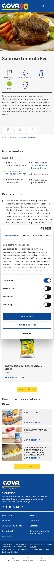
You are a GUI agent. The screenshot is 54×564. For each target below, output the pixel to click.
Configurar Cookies (10, 552)
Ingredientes (13, 561)
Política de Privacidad (22, 549)
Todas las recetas (27, 466)
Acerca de (7, 536)
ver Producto (13, 377)
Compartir (41, 561)
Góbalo (33, 547)
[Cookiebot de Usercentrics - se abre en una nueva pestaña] (39, 228)
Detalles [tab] (25, 235)
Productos (7, 515)
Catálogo (34, 526)
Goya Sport (7, 531)
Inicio (4, 138)
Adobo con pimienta (16, 174)
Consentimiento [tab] (10, 235)
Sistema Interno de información (39, 532)
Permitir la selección (27, 325)
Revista (33, 515)
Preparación (28, 561)
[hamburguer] (48, 6)
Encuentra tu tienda (12, 526)
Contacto (34, 520)
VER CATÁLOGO (27, 389)
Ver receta (30, 422)
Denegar (27, 333)
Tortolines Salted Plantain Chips (39, 166)
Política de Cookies (40, 549)
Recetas (13, 138)
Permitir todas (27, 316)
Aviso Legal (6, 549)
